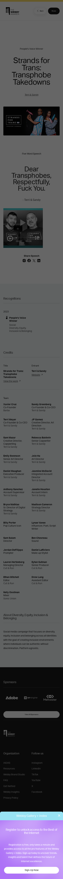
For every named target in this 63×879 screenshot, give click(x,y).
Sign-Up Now (31, 870)
